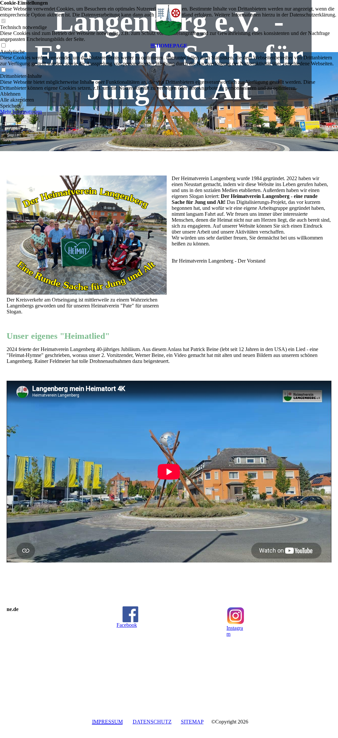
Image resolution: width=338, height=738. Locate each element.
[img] (169, 19)
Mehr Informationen (21, 111)
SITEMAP (192, 721)
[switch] (3, 70)
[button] (169, 94)
